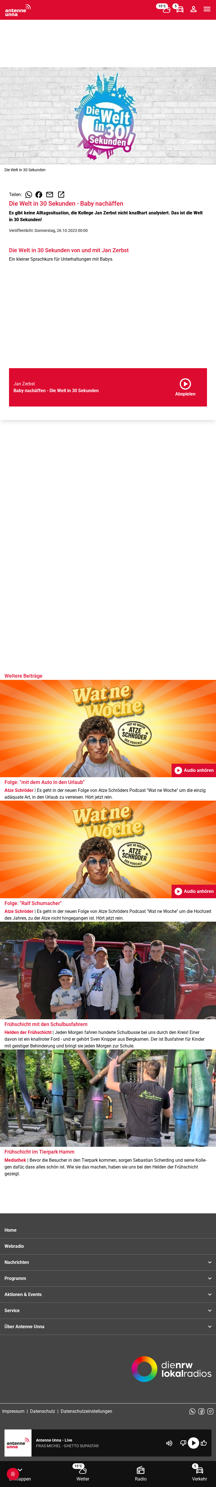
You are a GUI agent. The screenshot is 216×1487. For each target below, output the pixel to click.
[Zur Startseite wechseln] (18, 10)
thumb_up (203, 1443)
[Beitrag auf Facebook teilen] (38, 194)
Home (10, 1230)
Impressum (13, 1411)
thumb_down (183, 1443)
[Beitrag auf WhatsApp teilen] (28, 194)
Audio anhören (194, 770)
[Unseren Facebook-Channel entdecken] (201, 1411)
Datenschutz (42, 1411)
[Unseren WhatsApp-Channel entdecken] (192, 1411)
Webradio (14, 1246)
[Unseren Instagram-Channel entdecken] (210, 1411)
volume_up (169, 1443)
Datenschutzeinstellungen (86, 1411)
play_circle (193, 1443)
